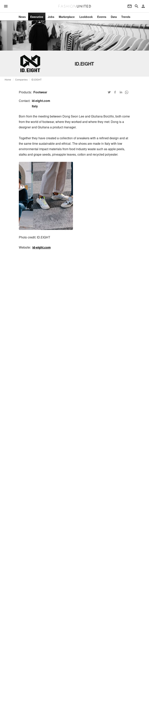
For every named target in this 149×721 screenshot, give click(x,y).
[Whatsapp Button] (127, 92)
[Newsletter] (129, 6)
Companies (21, 79)
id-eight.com (41, 247)
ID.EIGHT (36, 79)
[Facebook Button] (115, 92)
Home (8, 79)
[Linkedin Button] (121, 92)
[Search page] (136, 6)
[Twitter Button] (109, 92)
